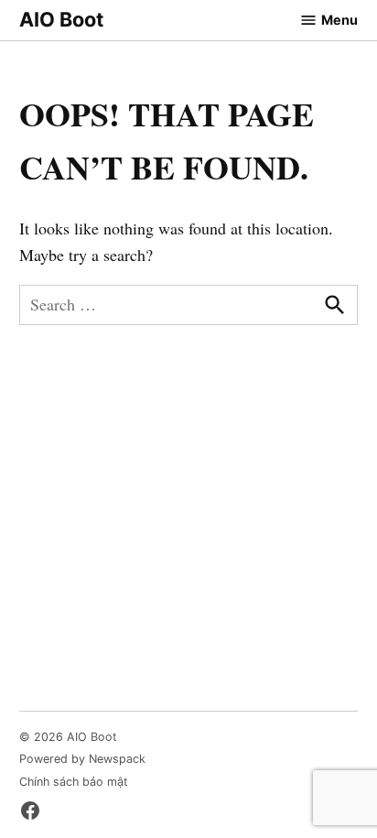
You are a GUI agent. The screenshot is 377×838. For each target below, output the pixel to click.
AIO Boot (61, 19)
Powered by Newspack (82, 759)
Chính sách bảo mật (73, 782)
